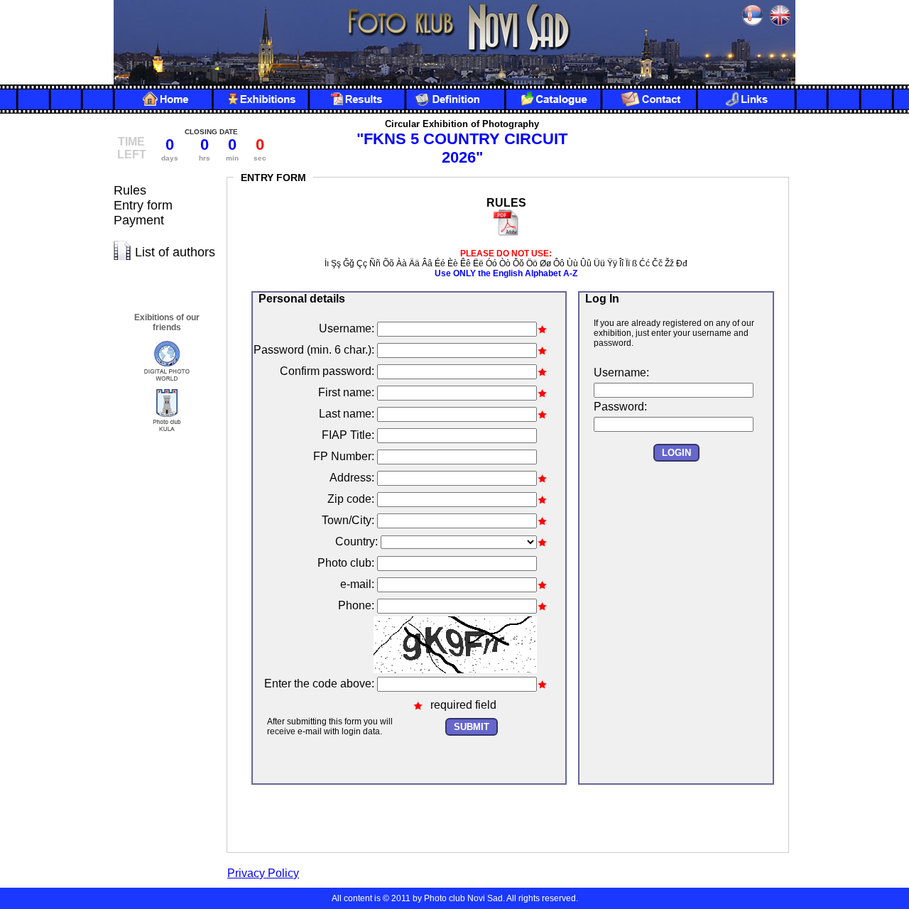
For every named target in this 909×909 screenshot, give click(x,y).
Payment (139, 220)
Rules (130, 190)
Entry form (143, 205)
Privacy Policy (263, 873)
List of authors (175, 252)
